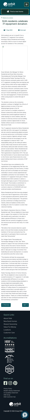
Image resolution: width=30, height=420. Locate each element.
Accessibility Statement (11, 393)
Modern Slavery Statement (12, 390)
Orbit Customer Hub (10, 397)
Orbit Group (7, 395)
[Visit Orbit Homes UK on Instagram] (10, 384)
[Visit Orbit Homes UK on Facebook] (6, 384)
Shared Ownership (10, 324)
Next (25, 305)
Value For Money (10, 327)
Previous (6, 305)
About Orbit (8, 318)
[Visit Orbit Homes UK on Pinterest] (15, 384)
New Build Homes (10, 321)
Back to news (8, 18)
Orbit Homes (9, 4)
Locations (7, 330)
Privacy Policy (8, 388)
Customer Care (9, 333)
